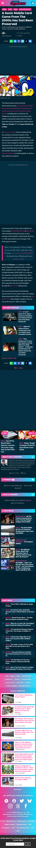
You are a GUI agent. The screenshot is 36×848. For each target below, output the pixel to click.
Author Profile (15, 473)
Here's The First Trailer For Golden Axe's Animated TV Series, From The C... (19, 668)
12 (13, 534)
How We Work (26, 676)
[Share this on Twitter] (22, 41)
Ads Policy (20, 683)
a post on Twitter (9, 132)
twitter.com (11, 358)
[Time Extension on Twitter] (21, 801)
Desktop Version (24, 686)
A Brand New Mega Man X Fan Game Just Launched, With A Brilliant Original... (18, 638)
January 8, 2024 (18, 259)
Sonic (10, 9)
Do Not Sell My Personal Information (18, 816)
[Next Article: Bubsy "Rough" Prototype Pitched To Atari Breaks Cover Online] (27, 438)
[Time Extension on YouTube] (14, 801)
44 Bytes (20, 814)
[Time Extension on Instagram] (10, 806)
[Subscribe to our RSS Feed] (6, 801)
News (4, 9)
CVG (32, 828)
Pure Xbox (31, 821)
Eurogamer (6, 828)
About (12, 676)
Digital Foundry (10, 824)
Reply (24, 473)
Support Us (9, 679)
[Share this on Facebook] (18, 41)
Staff (18, 676)
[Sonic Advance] (18, 86)
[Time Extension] (18, 3)
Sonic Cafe (14, 286)
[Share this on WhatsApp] (11, 41)
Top (7, 676)
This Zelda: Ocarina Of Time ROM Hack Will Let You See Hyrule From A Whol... (19, 646)
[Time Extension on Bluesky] (29, 801)
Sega (15, 9)
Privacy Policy (26, 679)
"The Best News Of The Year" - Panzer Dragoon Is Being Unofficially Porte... (18, 661)
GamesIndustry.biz (23, 828)
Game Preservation (24, 9)
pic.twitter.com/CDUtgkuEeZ (23, 253)
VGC (13, 828)
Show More (18, 789)
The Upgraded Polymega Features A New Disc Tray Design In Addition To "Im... (19, 631)
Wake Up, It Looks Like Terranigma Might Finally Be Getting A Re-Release (20, 624)
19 (13, 557)
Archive (28, 683)
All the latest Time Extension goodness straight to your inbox (18, 839)
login (27, 500)
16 (13, 545)
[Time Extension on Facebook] (25, 806)
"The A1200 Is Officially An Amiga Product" (19, 605)
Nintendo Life (10, 821)
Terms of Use (10, 683)
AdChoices (29, 814)
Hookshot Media (16, 812)
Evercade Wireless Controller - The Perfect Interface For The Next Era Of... (19, 654)
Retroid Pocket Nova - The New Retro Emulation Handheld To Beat (19, 618)
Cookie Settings (11, 686)
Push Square (21, 821)
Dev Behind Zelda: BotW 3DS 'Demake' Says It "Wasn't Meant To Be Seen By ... (20, 611)
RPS (18, 831)
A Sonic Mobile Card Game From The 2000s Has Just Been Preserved (17, 18)
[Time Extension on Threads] (18, 806)
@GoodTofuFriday (8, 153)
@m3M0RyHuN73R (18, 231)
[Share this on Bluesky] (15, 41)
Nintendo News (22, 824)
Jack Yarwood (6, 36)
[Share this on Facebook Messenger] (30, 41)
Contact (17, 679)
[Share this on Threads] (26, 41)
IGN (30, 824)
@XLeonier (30, 231)
